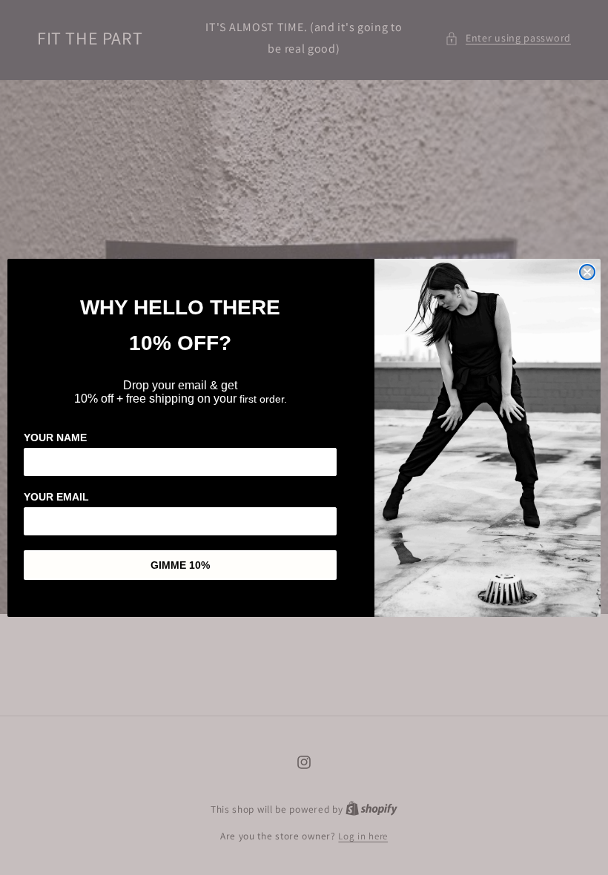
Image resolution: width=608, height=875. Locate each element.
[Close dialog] (587, 272)
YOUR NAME (55, 437)
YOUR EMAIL (56, 497)
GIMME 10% (180, 565)
